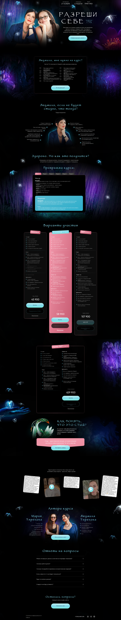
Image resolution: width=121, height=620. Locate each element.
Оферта (28, 617)
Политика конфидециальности (34, 615)
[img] (77, 38)
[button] (60, 87)
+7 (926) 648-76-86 (79, 616)
